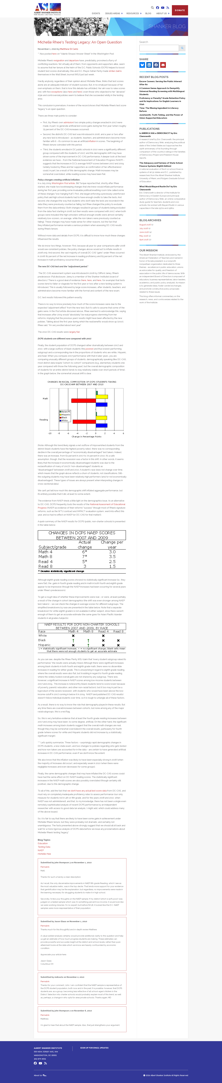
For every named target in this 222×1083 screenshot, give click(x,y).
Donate (180, 10)
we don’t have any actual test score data (87, 790)
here (54, 53)
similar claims (115, 71)
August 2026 (145, 225)
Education (43, 843)
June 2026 (144, 232)
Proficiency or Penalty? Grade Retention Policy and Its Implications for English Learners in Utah (162, 101)
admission (68, 122)
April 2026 (144, 239)
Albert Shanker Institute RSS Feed (167, 7)
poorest (90, 348)
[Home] (47, 9)
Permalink (45, 867)
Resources (132, 13)
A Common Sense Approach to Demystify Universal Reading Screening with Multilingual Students (162, 91)
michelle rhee (44, 854)
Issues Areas (112, 13)
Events (96, 13)
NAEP (41, 850)
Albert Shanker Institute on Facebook (157, 7)
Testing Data (44, 847)
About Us (161, 13)
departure (74, 60)
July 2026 (143, 228)
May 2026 (143, 236)
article (63, 183)
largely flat (74, 332)
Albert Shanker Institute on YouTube (162, 7)
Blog (148, 13)
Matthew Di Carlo (69, 49)
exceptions (56, 91)
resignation (59, 60)
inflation (92, 141)
